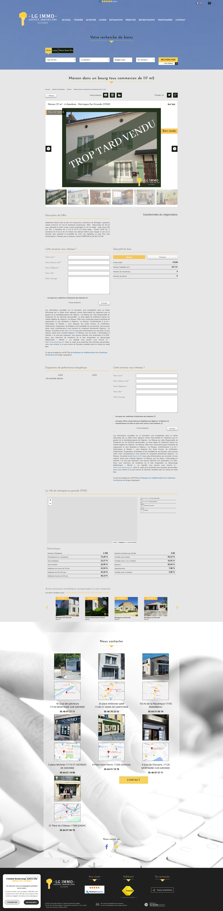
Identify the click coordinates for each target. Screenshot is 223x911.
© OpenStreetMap (131, 542)
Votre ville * (49, 273)
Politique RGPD (63, 907)
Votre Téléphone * (52, 268)
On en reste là (31, 877)
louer (102, 20)
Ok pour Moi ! (31, 902)
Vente (48, 50)
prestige (131, 20)
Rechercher (168, 60)
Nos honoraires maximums (70, 905)
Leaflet (115, 542)
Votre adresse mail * (53, 262)
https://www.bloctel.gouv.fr (54, 342)
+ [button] (50, 499)
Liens (80, 905)
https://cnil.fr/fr (69, 331)
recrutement (147, 20)
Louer (54, 50)
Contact (180, 20)
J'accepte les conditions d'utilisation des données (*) (67, 298)
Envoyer (104, 303)
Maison (69, 89)
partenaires (165, 20)
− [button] (50, 503)
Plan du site (48, 905)
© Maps (121, 542)
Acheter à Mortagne (58, 89)
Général (129, 257)
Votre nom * (50, 257)
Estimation (116, 20)
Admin (85, 905)
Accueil (66, 20)
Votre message (51, 279)
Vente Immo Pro (66, 50)
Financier (162, 257)
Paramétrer (12, 902)
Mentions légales (57, 905)
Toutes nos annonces (52, 907)
